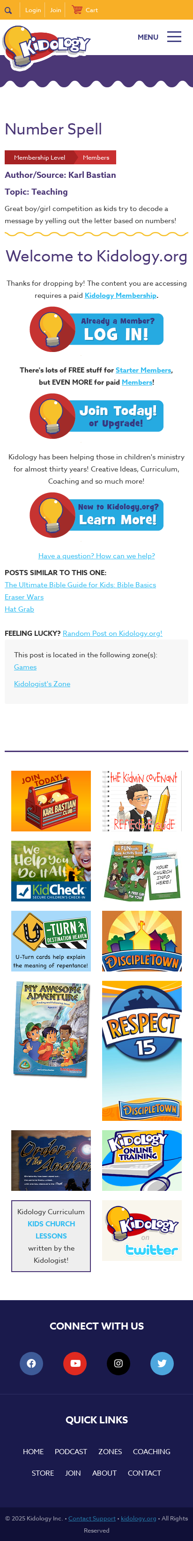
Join (55, 10)
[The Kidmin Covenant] (142, 801)
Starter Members (143, 370)
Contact (144, 1473)
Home (33, 1452)
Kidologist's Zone (42, 684)
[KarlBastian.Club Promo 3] (51, 801)
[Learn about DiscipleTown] (142, 941)
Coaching (152, 1452)
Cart (92, 10)
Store (43, 1473)
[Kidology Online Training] (142, 1160)
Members (137, 382)
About (104, 1473)
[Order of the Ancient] (51, 1160)
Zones (110, 1452)
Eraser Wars (24, 597)
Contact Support (92, 1518)
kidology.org (138, 1518)
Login (33, 10)
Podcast (71, 1452)
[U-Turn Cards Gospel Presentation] (51, 941)
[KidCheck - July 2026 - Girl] (51, 871)
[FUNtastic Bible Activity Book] (142, 871)
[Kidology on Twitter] (142, 1230)
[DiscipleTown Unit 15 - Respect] (142, 1051)
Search (12, 9)
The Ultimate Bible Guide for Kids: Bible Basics (80, 585)
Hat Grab (19, 609)
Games (25, 667)
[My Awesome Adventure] (51, 1031)
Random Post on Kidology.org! (113, 633)
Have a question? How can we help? (96, 556)
